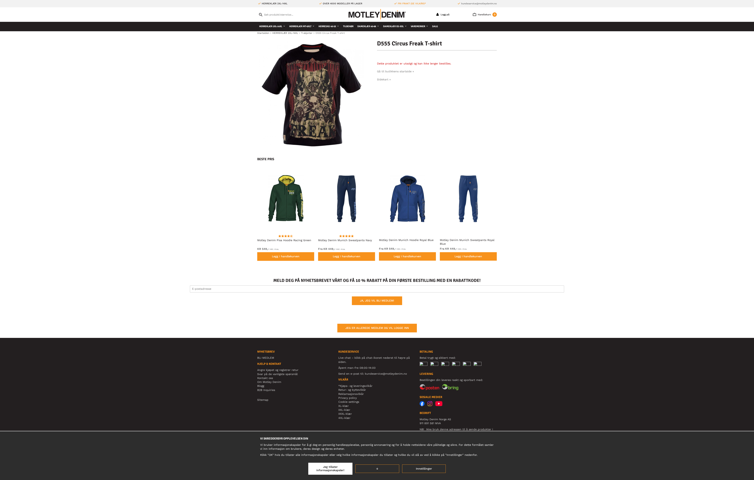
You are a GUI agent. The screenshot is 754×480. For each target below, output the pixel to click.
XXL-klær (344, 409)
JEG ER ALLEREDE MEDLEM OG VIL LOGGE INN (377, 327)
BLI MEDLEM (265, 357)
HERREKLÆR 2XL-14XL (270, 26)
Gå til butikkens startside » (395, 71)
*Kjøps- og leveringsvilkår (355, 385)
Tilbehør (348, 26)
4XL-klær (344, 417)
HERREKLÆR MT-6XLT (300, 26)
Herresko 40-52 (327, 26)
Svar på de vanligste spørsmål (277, 374)
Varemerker (418, 26)
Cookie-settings (348, 401)
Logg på (444, 14)
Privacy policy (347, 397)
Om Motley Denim (269, 381)
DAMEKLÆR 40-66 (366, 26)
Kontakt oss (265, 378)
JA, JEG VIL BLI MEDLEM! (377, 300)
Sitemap (262, 399)
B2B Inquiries (266, 390)
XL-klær (343, 405)
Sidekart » (384, 79)
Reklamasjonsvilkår (351, 393)
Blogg (260, 385)
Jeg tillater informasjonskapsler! (330, 468)
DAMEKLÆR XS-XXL (393, 26)
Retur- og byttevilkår (352, 389)
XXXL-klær (345, 413)
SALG (435, 26)
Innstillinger (424, 468)
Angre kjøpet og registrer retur (277, 369)
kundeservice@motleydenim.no (479, 3)
